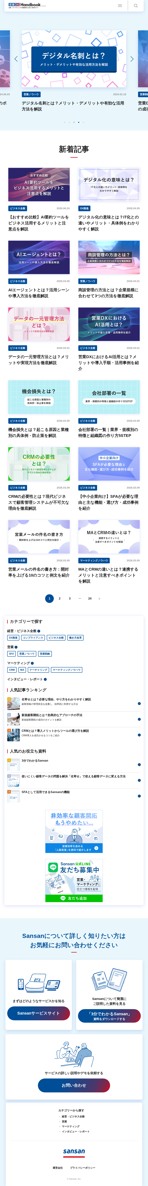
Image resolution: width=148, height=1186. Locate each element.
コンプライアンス (33, 637)
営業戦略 (45, 653)
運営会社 (58, 1167)
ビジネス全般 (56, 637)
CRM (12, 669)
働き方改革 (75, 637)
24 (90, 598)
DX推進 (13, 637)
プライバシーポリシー (82, 1167)
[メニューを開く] (120, 5)
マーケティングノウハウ (66, 669)
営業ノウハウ (26, 653)
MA (22, 669)
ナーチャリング (38, 669)
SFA (11, 653)
